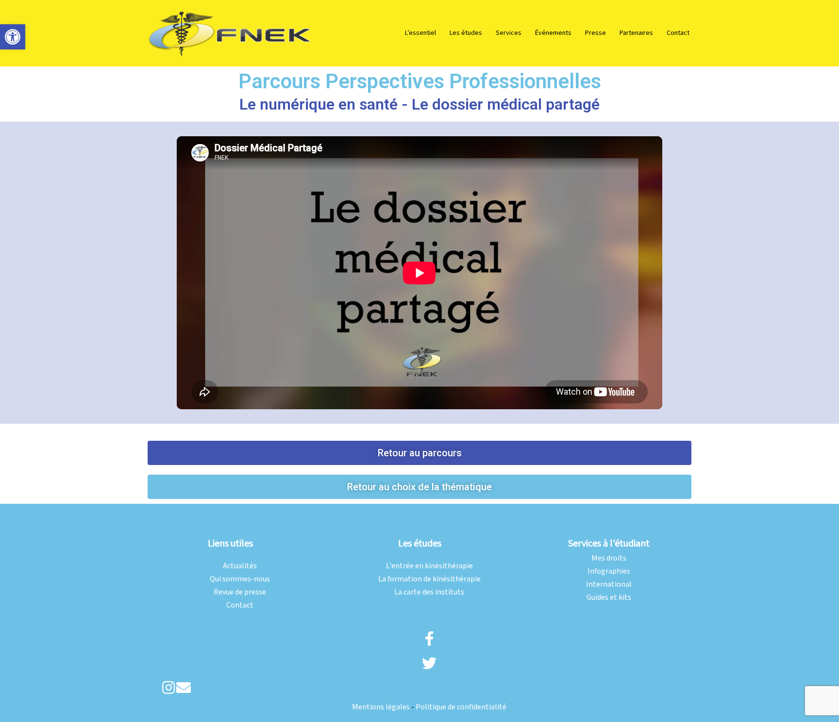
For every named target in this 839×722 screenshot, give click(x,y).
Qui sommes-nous (240, 579)
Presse (595, 33)
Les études (466, 33)
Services (508, 33)
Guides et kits (609, 598)
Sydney (279, 519)
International (609, 584)
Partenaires (636, 33)
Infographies (608, 571)
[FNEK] (230, 33)
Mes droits (608, 558)
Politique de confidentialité (461, 707)
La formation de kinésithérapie (429, 579)
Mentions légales (381, 707)
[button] (12, 36)
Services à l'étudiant (609, 543)
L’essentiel (420, 33)
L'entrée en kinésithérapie (429, 566)
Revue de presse (240, 592)
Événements (553, 33)
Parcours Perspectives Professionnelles (419, 81)
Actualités (240, 566)
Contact (678, 33)
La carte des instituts (429, 592)
